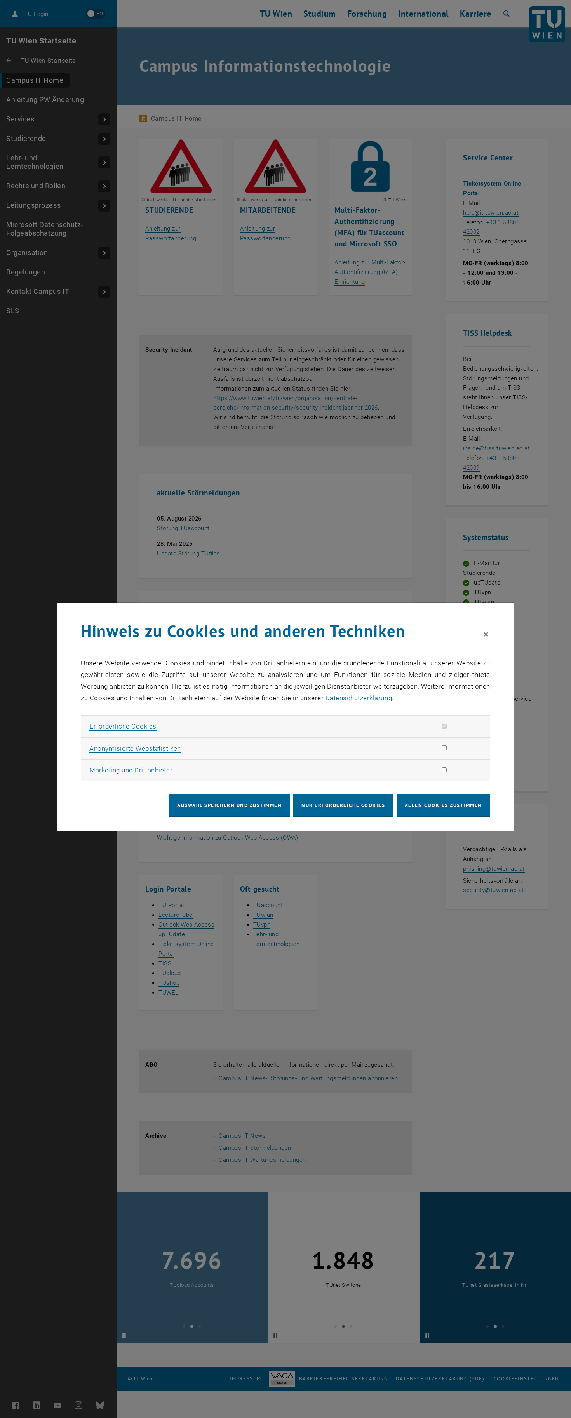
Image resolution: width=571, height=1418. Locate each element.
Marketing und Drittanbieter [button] (130, 770)
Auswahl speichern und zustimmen (229, 805)
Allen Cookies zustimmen (443, 805)
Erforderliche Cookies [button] (123, 726)
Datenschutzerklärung (359, 698)
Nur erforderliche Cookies (343, 805)
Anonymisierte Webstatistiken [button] (135, 748)
